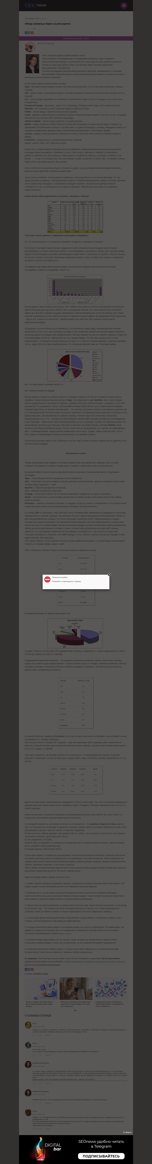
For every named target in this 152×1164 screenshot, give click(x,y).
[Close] (109, 575)
